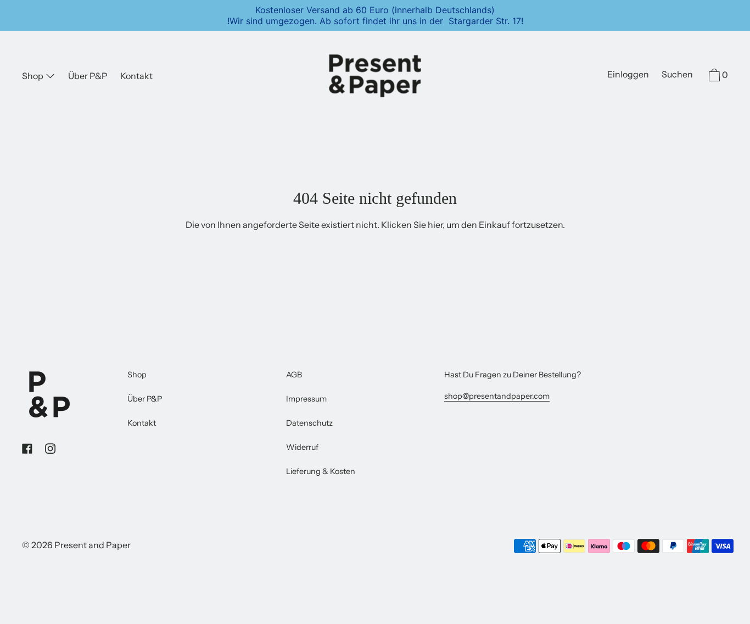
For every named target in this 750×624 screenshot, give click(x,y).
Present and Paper (92, 544)
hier (435, 224)
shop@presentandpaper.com (497, 396)
